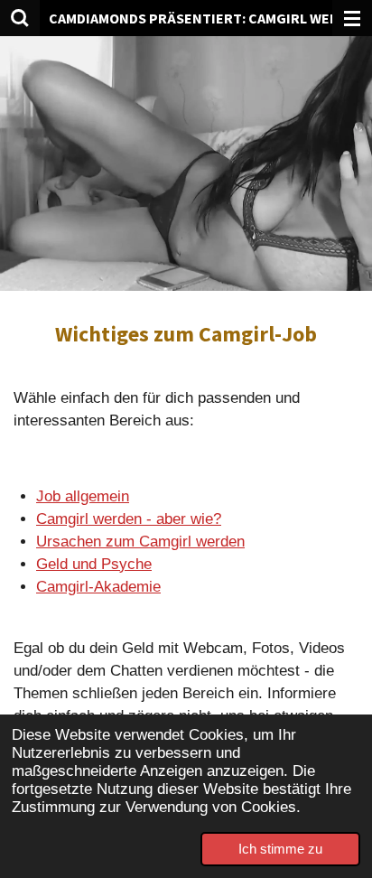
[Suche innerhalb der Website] (20, 18)
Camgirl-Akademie (98, 586)
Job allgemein (82, 496)
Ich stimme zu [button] (280, 848)
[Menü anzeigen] (352, 18)
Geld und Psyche (94, 564)
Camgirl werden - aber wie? (128, 519)
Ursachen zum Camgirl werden (140, 541)
